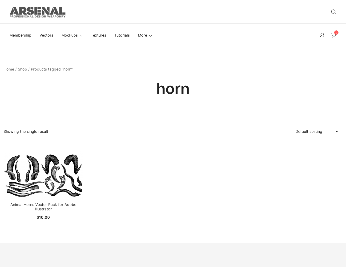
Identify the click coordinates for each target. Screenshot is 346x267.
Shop (22, 69)
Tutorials (122, 35)
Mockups (69, 35)
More (142, 35)
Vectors (46, 35)
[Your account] (322, 35)
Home (9, 69)
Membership (20, 35)
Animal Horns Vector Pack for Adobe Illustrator (43, 206)
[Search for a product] (334, 11)
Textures (98, 35)
